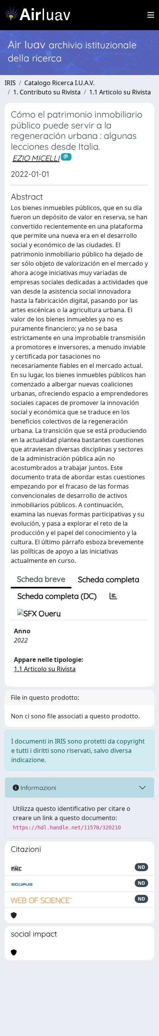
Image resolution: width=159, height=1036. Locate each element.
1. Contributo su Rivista (47, 92)
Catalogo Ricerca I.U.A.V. (59, 83)
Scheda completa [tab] (108, 579)
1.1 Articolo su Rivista (120, 92)
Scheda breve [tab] (41, 579)
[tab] (113, 596)
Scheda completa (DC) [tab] (56, 596)
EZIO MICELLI (35, 158)
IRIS (10, 83)
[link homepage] (40, 15)
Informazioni (37, 788)
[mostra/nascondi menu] (150, 15)
